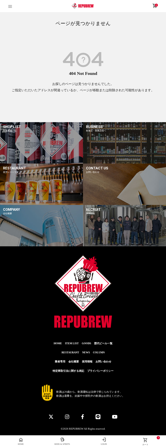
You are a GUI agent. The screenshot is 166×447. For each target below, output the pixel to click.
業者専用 (60, 361)
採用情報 (87, 361)
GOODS (86, 343)
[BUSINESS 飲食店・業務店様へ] (124, 162)
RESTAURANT (70, 352)
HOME (58, 343)
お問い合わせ (103, 361)
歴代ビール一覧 (103, 343)
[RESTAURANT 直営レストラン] (41, 204)
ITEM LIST (72, 343)
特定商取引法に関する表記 (68, 370)
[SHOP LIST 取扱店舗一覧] (41, 162)
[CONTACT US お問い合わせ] (124, 204)
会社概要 (73, 361)
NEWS (86, 352)
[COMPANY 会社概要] (41, 245)
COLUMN (99, 352)
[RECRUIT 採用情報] (124, 245)
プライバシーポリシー (100, 370)
